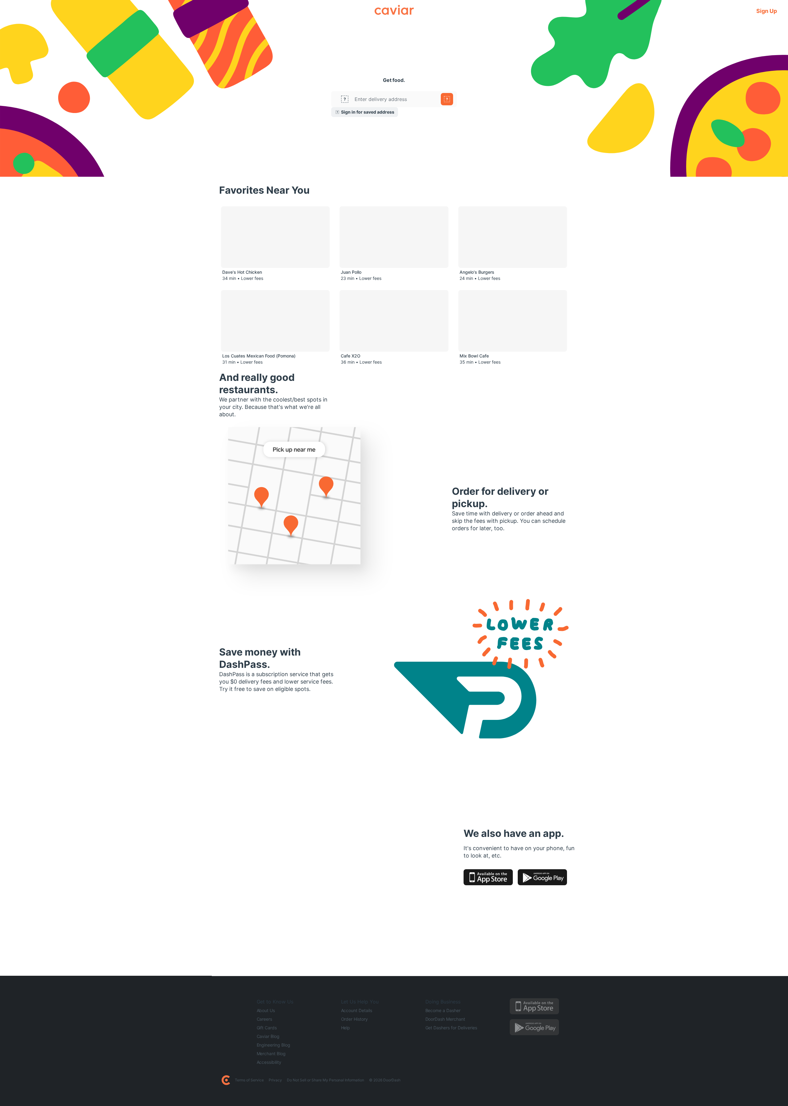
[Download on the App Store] (488, 877)
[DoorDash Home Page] (226, 1080)
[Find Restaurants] (447, 99)
